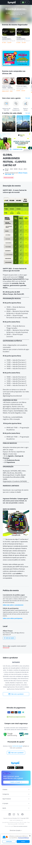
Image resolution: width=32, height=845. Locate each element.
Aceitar (23, 841)
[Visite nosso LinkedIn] (10, 814)
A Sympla (5, 803)
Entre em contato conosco (20, 826)
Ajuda (4, 808)
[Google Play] (19, 767)
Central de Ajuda (17, 746)
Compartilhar (17, 149)
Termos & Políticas (23, 838)
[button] (5, 837)
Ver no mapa (10, 638)
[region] (16, 839)
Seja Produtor (6, 799)
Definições (9, 841)
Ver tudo (28, 98)
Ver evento (16, 19)
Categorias (5, 794)
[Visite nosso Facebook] (22, 814)
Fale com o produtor (17, 694)
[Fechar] (30, 836)
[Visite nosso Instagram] (14, 814)
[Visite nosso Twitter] (18, 814)
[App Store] (10, 767)
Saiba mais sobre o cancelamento (13, 605)
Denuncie (6, 648)
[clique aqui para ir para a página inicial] (11, 2)
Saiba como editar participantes (12, 618)
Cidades (4, 789)
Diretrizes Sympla (15, 830)
